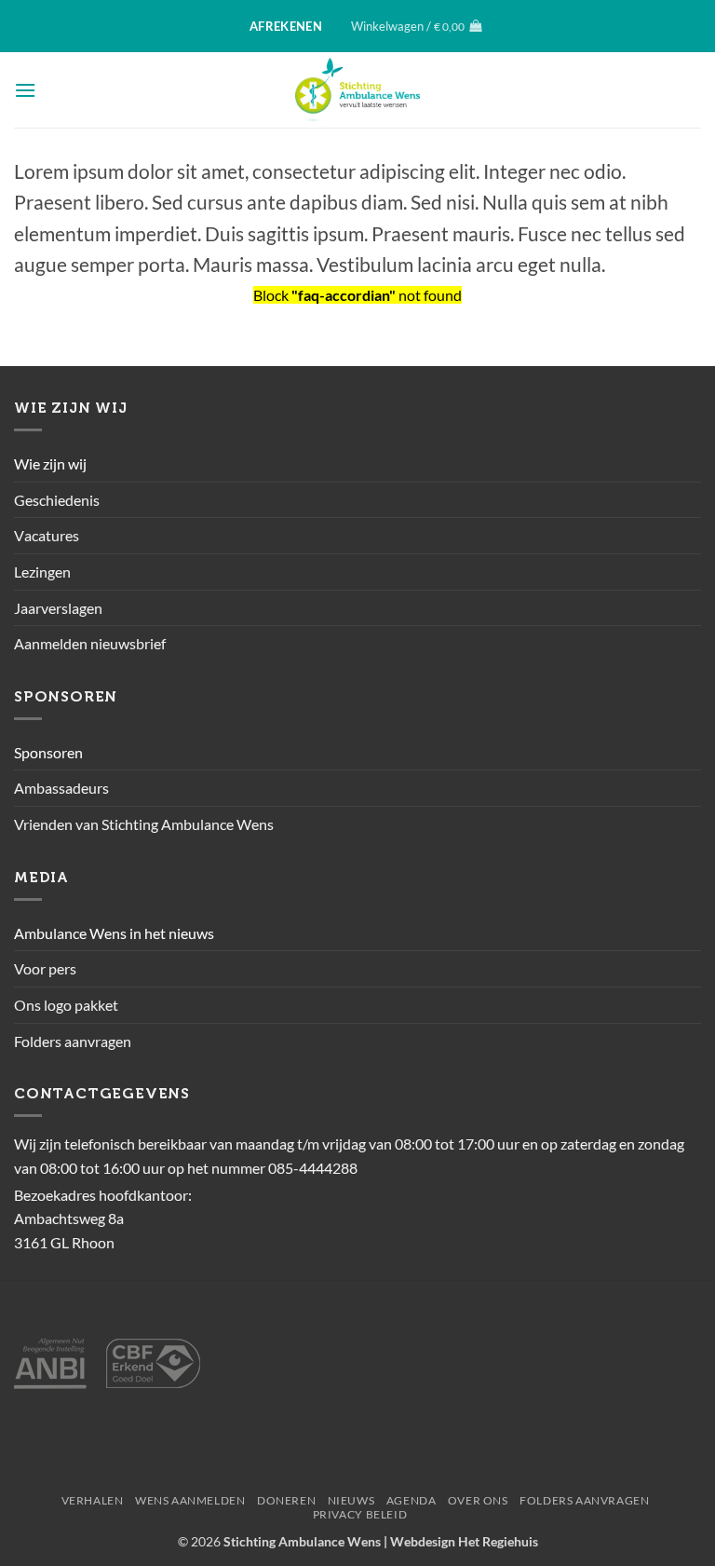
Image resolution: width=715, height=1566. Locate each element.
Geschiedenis (57, 500)
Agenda (411, 1500)
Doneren (286, 1500)
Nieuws (351, 1500)
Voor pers (45, 968)
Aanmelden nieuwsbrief (90, 643)
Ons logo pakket (66, 1005)
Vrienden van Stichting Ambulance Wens (144, 824)
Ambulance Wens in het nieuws (114, 933)
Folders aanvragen (72, 1041)
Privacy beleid (360, 1514)
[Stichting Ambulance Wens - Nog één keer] (358, 90)
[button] (416, 26)
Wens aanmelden (190, 1500)
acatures (51, 535)
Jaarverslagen (58, 608)
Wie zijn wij (50, 463)
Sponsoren (48, 752)
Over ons (478, 1500)
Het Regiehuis (498, 1541)
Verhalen (92, 1500)
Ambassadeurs (61, 788)
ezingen (46, 571)
